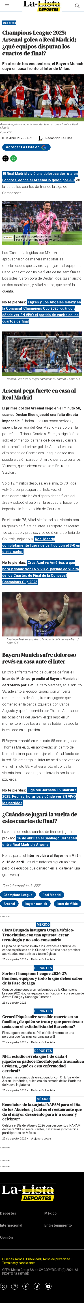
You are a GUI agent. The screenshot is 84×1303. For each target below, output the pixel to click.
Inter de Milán (67, 904)
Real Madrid (52, 895)
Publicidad (33, 1259)
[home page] (42, 1192)
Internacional (11, 1225)
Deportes (9, 23)
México (43, 925)
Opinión (6, 1237)
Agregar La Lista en (23, 147)
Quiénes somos (13, 1259)
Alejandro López (41, 1138)
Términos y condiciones (18, 1263)
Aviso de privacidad (56, 1259)
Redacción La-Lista (43, 959)
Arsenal (9, 904)
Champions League (18, 895)
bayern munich (36, 904)
